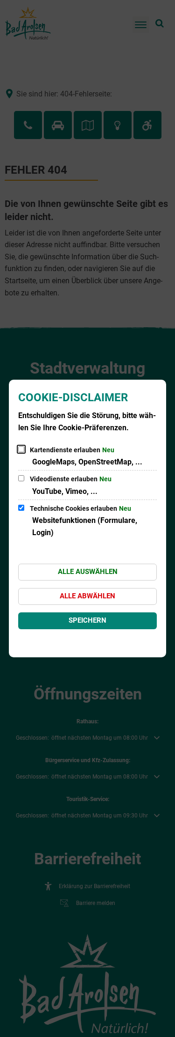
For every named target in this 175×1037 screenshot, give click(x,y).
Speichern (87, 620)
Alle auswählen (88, 571)
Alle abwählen (87, 596)
